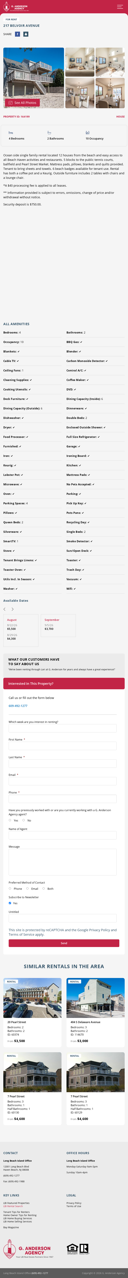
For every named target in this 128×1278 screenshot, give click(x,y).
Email (13, 775)
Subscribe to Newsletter (24, 897)
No (29, 820)
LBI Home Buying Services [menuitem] (17, 1218)
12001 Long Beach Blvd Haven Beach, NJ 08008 (16, 1168)
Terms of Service (21, 934)
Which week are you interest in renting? (33, 722)
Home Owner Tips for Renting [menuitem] (19, 1215)
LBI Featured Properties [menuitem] (16, 1203)
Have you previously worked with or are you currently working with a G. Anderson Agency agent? (60, 812)
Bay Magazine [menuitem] (11, 1227)
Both (51, 889)
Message (14, 846)
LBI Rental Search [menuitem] (13, 1206)
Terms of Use (73, 1206)
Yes (16, 820)
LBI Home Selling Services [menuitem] (17, 1221)
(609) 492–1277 (40, 1273)
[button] (4, 610)
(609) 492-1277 (11, 1175)
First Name (17, 739)
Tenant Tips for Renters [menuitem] (16, 1212)
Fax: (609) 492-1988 (13, 1181)
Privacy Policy (99, 930)
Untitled (14, 912)
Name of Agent (18, 829)
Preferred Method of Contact (27, 882)
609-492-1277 (18, 706)
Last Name (17, 757)
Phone (14, 792)
